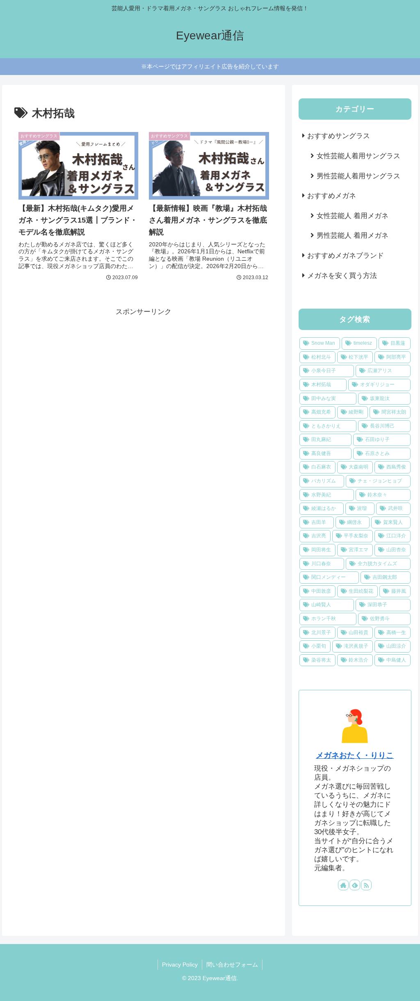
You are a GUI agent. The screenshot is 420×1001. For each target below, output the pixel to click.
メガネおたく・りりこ (355, 755)
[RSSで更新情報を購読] (366, 885)
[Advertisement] (143, 375)
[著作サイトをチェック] (343, 885)
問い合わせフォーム (232, 964)
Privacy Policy (180, 964)
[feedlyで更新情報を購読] (354, 885)
